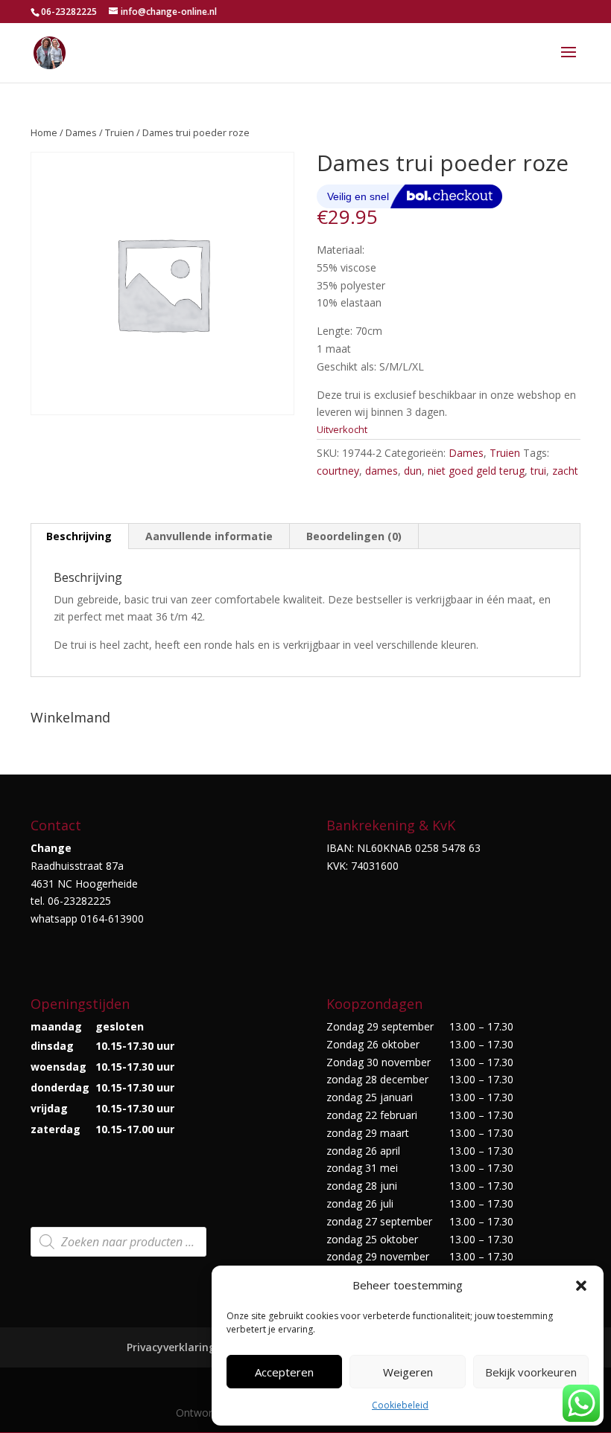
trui (538, 471)
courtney (338, 471)
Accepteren (284, 1372)
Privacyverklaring (171, 1347)
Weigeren (408, 1372)
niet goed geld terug (476, 471)
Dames (81, 132)
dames (381, 471)
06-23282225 (69, 11)
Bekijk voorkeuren (531, 1372)
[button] (581, 1285)
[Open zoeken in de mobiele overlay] (118, 1242)
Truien (119, 132)
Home (44, 132)
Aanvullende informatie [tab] (209, 536)
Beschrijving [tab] (79, 536)
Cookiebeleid (400, 1405)
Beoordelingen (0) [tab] (354, 536)
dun (413, 471)
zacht (565, 471)
